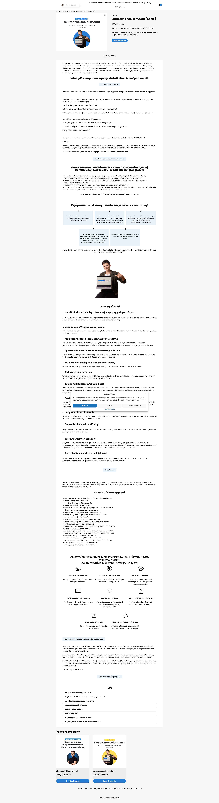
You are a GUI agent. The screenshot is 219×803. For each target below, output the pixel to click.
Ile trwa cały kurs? (72, 713)
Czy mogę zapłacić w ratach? (76, 705)
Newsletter (136, 3)
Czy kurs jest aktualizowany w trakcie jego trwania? (85, 697)
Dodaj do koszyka (119, 41)
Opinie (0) (112, 56)
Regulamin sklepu (100, 788)
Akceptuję (85, 405)
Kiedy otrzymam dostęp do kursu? (78, 693)
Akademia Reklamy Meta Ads (100, 3)
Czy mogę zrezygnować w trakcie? (78, 717)
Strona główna (114, 788)
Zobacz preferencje (134, 405)
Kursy (149, 3)
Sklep (143, 3)
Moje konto (138, 788)
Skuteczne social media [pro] (104, 771)
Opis (105, 56)
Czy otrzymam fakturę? (74, 709)
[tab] (105, 56)
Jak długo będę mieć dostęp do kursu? (79, 701)
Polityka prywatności (110, 409)
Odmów (109, 405)
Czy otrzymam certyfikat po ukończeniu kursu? (83, 722)
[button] (145, 394)
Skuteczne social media (121, 3)
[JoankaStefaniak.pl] (70, 4)
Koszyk (129, 788)
